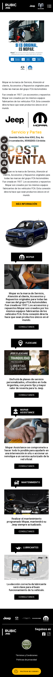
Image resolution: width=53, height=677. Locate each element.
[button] (7, 38)
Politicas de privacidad (26, 660)
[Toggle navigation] (49, 6)
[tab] (26, 257)
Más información (26, 204)
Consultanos (26, 327)
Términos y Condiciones (26, 655)
